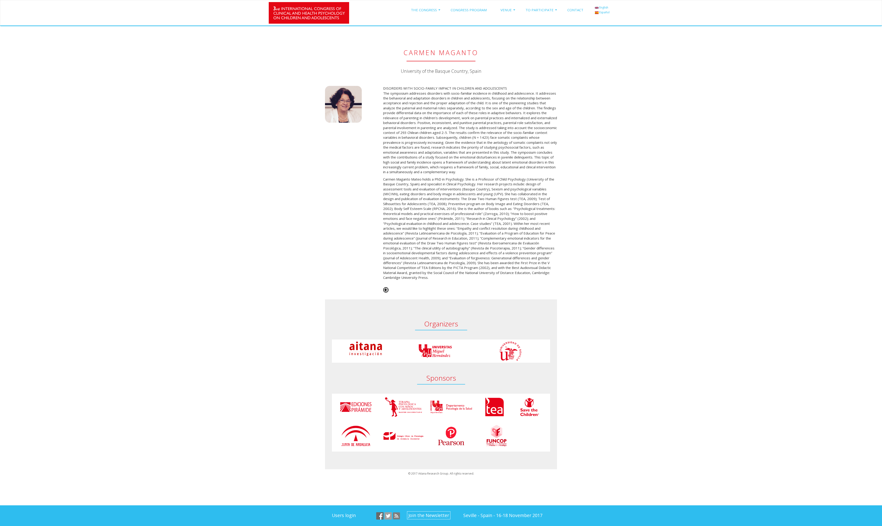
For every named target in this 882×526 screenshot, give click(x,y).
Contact (575, 10)
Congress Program (469, 10)
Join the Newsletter (428, 515)
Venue (506, 10)
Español (604, 12)
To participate (540, 10)
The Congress (424, 10)
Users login (344, 515)
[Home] (311, 13)
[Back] (386, 289)
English (603, 7)
